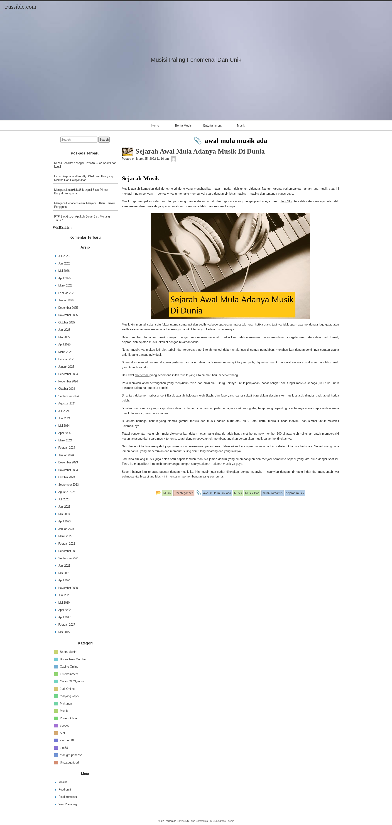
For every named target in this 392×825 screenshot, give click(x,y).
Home (155, 125)
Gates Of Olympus (72, 681)
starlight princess (71, 755)
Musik (241, 125)
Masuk (63, 782)
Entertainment (212, 125)
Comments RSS (204, 821)
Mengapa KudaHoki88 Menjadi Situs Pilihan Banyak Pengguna (81, 191)
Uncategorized (69, 762)
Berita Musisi (183, 125)
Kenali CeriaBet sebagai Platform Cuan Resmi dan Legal (85, 164)
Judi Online (67, 688)
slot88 (64, 747)
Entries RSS (183, 821)
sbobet (64, 725)
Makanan (66, 703)
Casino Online (69, 666)
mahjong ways (69, 696)
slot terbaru (142, 375)
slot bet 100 (67, 740)
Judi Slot (286, 201)
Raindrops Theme (224, 821)
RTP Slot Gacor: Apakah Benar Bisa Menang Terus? (82, 218)
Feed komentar (68, 796)
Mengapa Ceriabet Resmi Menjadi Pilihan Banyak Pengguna (84, 204)
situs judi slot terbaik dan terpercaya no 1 (176, 349)
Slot (62, 732)
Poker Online (68, 718)
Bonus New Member (73, 659)
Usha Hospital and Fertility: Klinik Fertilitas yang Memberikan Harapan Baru (83, 178)
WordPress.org (68, 804)
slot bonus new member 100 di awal (267, 433)
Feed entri (65, 789)
